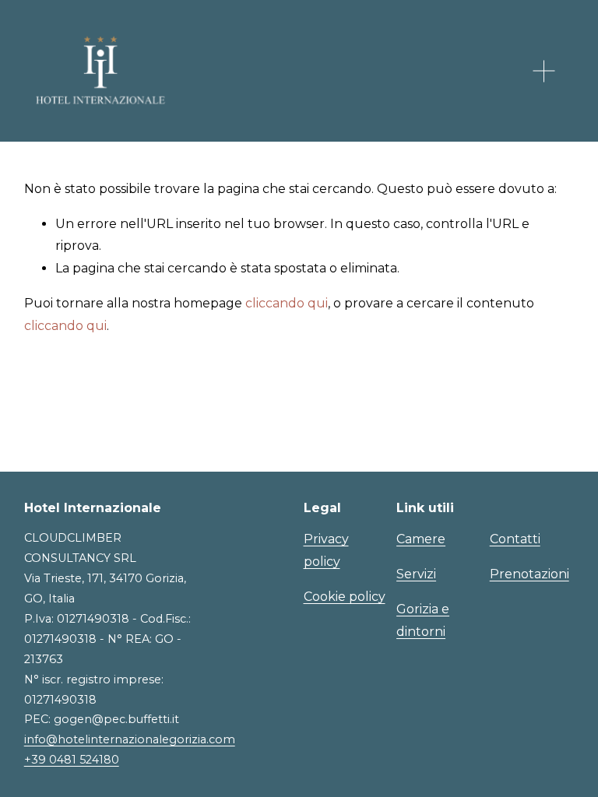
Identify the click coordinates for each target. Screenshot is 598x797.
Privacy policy (326, 550)
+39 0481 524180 (71, 760)
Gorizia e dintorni (422, 620)
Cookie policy (344, 596)
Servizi (416, 574)
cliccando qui (286, 303)
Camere (420, 539)
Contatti (515, 539)
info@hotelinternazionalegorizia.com (129, 739)
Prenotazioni (529, 574)
